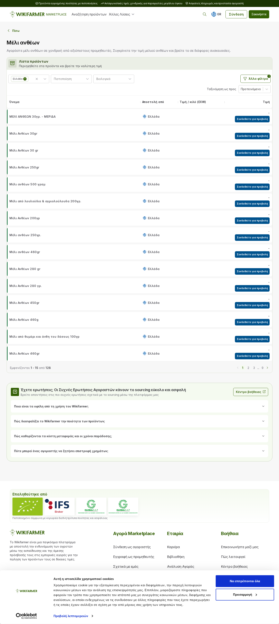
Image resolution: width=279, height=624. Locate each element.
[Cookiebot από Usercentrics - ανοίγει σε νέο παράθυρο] (26, 616)
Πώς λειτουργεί (233, 557)
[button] (25, 79)
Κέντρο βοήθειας (248, 392)
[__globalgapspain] (123, 507)
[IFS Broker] (59, 507)
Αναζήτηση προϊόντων (88, 14)
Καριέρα (173, 547)
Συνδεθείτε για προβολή (252, 119)
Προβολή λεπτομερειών (71, 616)
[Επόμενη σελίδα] (267, 367)
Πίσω (16, 30)
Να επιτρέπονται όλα (245, 581)
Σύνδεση (236, 14)
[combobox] (29, 78)
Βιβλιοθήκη (175, 557)
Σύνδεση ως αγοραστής (132, 547)
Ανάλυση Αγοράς (180, 566)
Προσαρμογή (242, 594)
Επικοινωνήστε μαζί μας (240, 547)
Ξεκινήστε (259, 14)
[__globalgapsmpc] (91, 507)
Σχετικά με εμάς (125, 566)
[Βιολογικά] (27, 507)
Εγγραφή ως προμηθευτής (133, 557)
